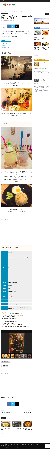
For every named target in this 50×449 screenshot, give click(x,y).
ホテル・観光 (23, 444)
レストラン (6, 11)
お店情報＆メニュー (6, 47)
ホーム (2, 11)
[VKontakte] (46, 1)
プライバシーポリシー (5, 445)
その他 (24, 426)
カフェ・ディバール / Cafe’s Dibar (45, 37)
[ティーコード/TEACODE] (16, 424)
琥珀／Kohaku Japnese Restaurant (37, 48)
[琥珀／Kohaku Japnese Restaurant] (37, 44)
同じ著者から (9, 418)
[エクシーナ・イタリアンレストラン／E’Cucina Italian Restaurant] (45, 44)
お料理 (3, 45)
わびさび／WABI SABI (5, 412)
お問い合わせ (35, 444)
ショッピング (29, 444)
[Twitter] (42, 1)
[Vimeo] (44, 1)
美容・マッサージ (17, 444)
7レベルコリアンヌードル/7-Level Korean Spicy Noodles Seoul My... (27, 429)
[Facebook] (39, 1)
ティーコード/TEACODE (16, 428)
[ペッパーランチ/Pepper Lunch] (5, 424)
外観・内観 (4, 43)
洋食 (43, 34)
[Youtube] (48, 1)
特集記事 (6, 444)
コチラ (18, 304)
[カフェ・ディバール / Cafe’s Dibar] (45, 32)
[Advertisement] (16, 231)
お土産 (36, 34)
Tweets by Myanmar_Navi (39, 115)
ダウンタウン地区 (11, 397)
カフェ (11, 11)
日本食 (2, 426)
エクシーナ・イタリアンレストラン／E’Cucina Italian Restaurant (45, 49)
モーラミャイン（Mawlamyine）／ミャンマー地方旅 (25, 413)
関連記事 (3, 418)
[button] (47, 8)
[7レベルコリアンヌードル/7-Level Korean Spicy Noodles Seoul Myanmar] (27, 424)
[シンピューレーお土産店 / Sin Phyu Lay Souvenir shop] (37, 32)
